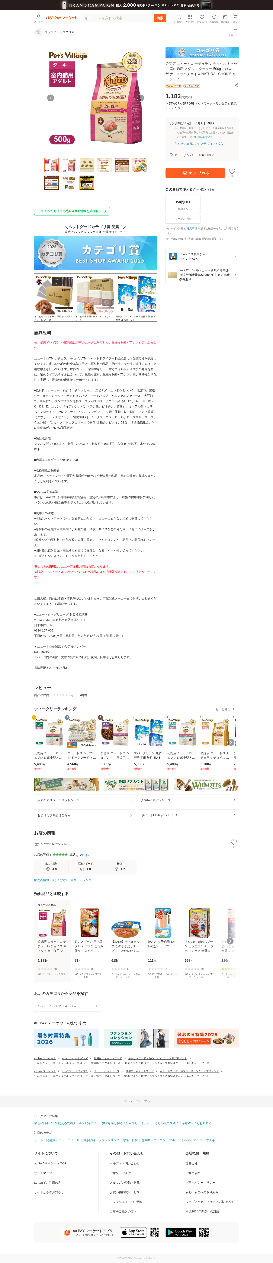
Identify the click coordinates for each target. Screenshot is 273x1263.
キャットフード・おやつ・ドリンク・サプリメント (157, 1058)
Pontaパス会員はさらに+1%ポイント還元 (199, 143)
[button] (236, 85)
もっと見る (222, 709)
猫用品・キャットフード (108, 1058)
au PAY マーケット (45, 1058)
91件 (84, 855)
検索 (160, 18)
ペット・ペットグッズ (75, 1058)
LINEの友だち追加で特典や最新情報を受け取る (69, 211)
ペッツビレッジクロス (75, 1071)
